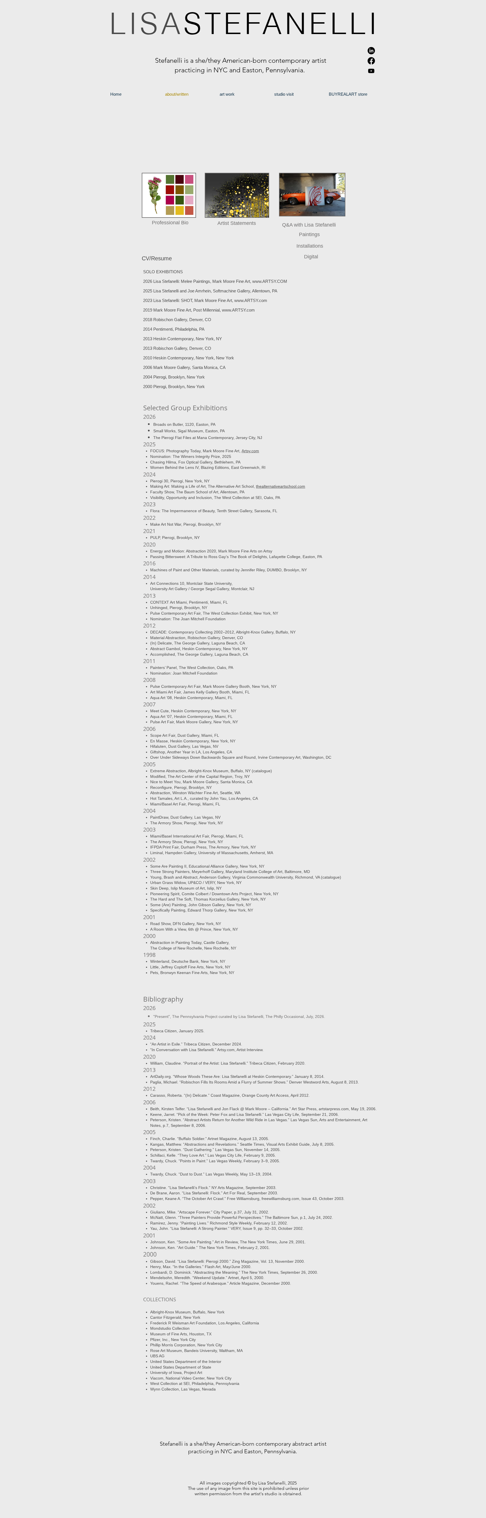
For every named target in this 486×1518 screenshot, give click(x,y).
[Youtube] (371, 71)
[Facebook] (371, 60)
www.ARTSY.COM (269, 281)
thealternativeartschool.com (280, 486)
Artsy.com (250, 451)
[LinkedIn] (371, 50)
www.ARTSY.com (250, 300)
